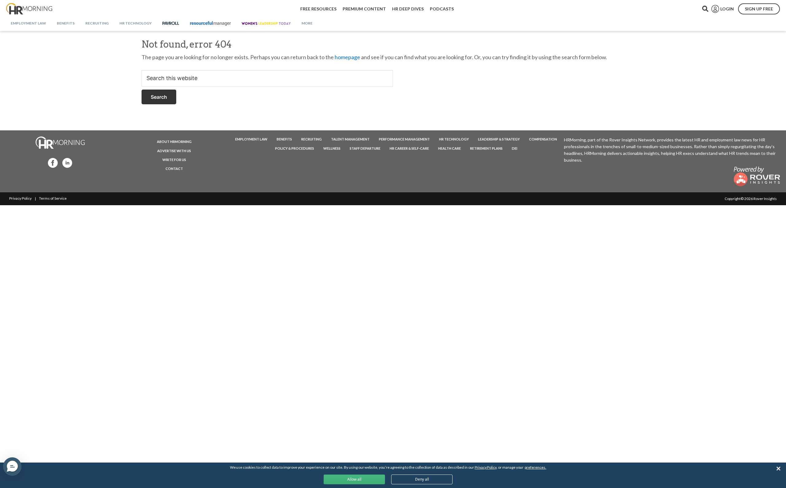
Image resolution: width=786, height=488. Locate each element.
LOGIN (727, 8)
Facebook (51, 162)
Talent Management (350, 139)
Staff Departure (365, 148)
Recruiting (311, 139)
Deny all (422, 479)
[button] (12, 466)
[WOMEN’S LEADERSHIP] (266, 23)
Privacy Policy (20, 198)
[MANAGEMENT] (210, 23)
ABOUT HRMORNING (174, 142)
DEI (514, 148)
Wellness (331, 148)
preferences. (535, 467)
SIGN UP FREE (759, 8)
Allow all (354, 479)
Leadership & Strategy (499, 139)
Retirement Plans (486, 148)
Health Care (449, 148)
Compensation (543, 139)
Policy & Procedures (294, 148)
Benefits (284, 139)
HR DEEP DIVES (408, 8)
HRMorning (29, 9)
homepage (347, 57)
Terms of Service (53, 198)
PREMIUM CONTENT (364, 8)
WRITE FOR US (174, 160)
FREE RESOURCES (318, 8)
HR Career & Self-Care (409, 148)
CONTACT (174, 169)
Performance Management (404, 139)
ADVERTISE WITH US (174, 151)
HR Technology (454, 139)
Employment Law (251, 139)
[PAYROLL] (170, 23)
